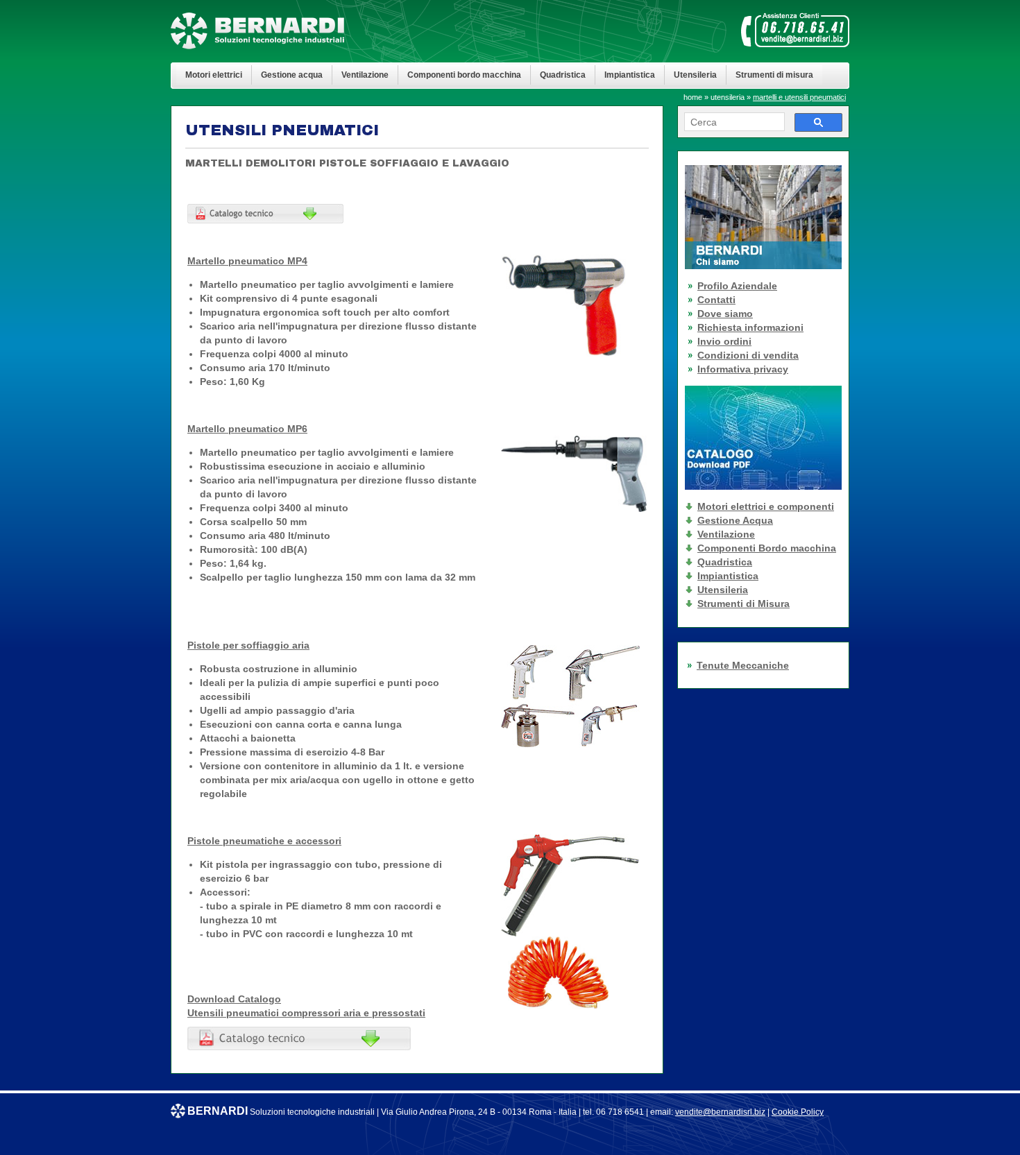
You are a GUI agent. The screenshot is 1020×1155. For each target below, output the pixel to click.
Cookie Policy (798, 1112)
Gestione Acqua (735, 520)
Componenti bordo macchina (464, 74)
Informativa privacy (742, 369)
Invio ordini (724, 341)
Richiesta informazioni (750, 327)
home (692, 97)
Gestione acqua (292, 74)
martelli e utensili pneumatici (799, 97)
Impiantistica (629, 74)
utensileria (728, 97)
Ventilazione (365, 74)
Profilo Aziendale (737, 285)
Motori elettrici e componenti (765, 506)
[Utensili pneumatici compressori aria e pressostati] (299, 1046)
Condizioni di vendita (748, 355)
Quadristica (563, 74)
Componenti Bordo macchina (766, 548)
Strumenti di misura (774, 74)
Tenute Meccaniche (743, 665)
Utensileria (695, 74)
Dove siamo (725, 313)
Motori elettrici (213, 74)
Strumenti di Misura (743, 603)
